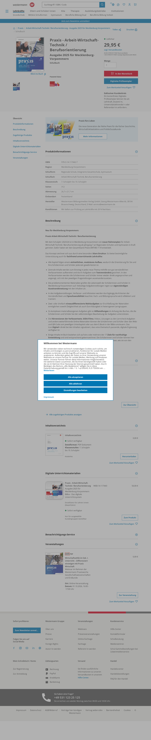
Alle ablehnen (75, 383)
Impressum (49, 397)
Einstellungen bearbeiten (75, 390)
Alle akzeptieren (75, 377)
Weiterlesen (49, 370)
